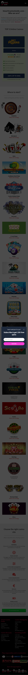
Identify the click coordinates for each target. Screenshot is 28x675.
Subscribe (14, 343)
